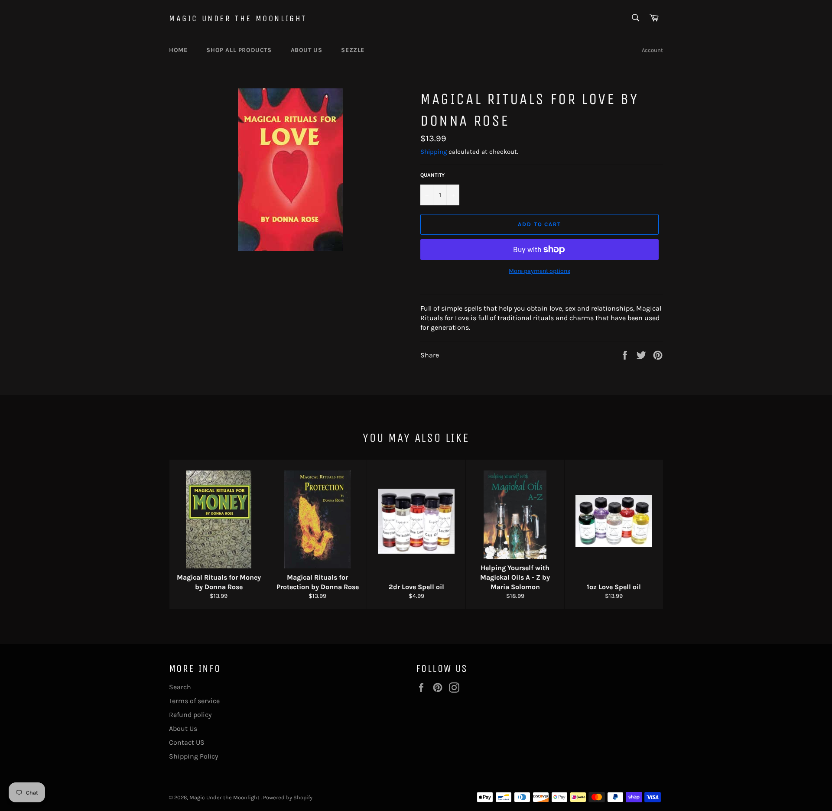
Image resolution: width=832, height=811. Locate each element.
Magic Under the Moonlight (238, 18)
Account (652, 50)
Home (178, 50)
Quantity (432, 175)
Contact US (187, 742)
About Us (183, 728)
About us (306, 50)
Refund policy (190, 714)
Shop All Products (238, 50)
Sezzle (352, 50)
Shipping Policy (193, 756)
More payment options (539, 271)
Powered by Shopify (287, 797)
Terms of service (194, 701)
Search (180, 687)
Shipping (433, 152)
